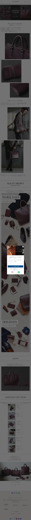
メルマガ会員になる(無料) (15, 266)
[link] (12, 272)
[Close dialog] (23, 246)
